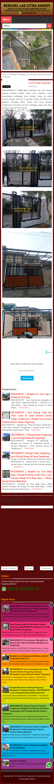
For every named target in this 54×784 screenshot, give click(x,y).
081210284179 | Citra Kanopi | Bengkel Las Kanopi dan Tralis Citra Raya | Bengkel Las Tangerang (29, 642)
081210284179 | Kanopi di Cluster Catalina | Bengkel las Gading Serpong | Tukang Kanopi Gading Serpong (29, 729)
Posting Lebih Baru (9, 568)
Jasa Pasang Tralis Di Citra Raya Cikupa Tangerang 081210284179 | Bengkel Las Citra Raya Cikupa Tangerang (30, 626)
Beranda (29, 568)
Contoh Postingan (18, 761)
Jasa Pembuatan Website (27, 779)
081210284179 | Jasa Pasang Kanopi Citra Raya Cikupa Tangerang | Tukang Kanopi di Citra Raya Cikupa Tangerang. (29, 608)
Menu (7, 19)
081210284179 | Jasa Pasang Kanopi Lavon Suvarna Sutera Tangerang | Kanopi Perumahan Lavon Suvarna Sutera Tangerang (30, 671)
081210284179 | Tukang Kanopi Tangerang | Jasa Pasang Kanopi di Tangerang (31, 436)
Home (4, 75)
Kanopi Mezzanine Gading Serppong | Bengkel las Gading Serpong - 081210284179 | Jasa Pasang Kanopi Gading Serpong (30, 690)
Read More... (24, 408)
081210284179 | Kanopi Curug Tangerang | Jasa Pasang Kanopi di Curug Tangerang (31, 454)
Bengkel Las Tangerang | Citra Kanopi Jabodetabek (34, 776)
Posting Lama (46, 568)
